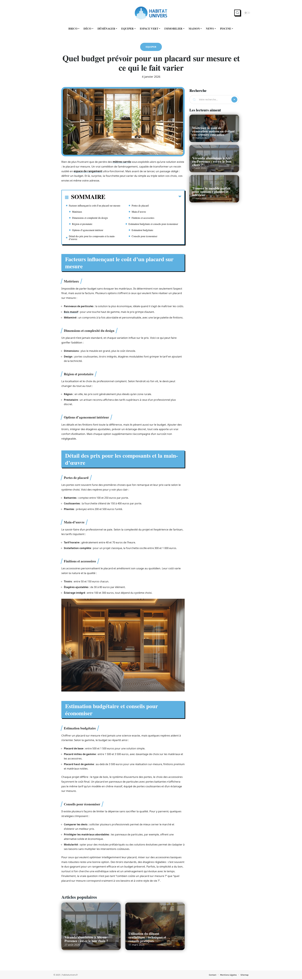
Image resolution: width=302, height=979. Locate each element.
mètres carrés (122, 162)
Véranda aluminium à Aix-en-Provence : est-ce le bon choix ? (86, 939)
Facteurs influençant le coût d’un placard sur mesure (94, 205)
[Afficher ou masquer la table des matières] (143, 197)
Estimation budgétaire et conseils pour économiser (153, 224)
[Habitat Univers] (151, 12)
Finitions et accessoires (143, 217)
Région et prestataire (82, 224)
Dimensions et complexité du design (90, 217)
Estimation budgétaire (142, 230)
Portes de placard (140, 205)
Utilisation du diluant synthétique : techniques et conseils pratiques (147, 937)
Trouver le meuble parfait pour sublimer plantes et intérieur (211, 191)
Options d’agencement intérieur (87, 230)
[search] (237, 13)
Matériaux (77, 211)
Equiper (151, 46)
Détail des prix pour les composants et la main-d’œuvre (92, 237)
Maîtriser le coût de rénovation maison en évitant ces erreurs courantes (213, 131)
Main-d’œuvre (139, 211)
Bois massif (71, 312)
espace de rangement (88, 171)
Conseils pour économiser (144, 236)
